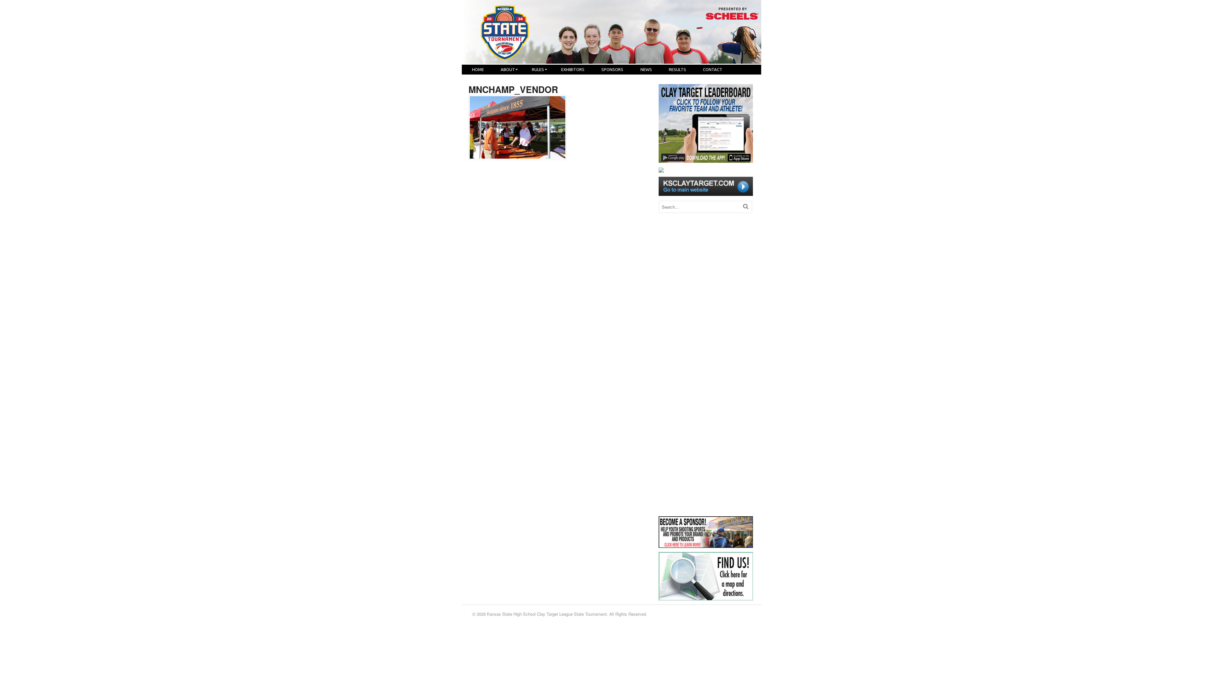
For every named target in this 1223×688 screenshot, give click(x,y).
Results (677, 69)
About (508, 69)
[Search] (745, 206)
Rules (538, 69)
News (646, 69)
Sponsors (612, 69)
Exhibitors (572, 69)
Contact (712, 69)
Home (478, 69)
